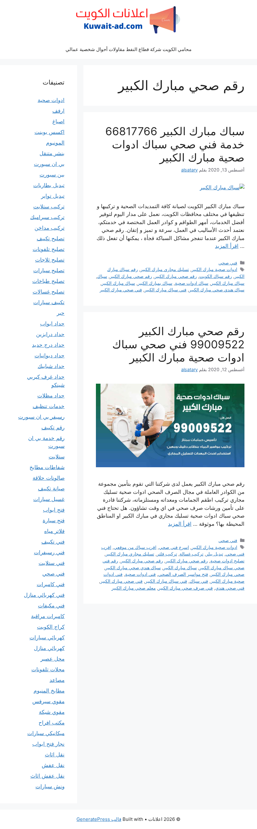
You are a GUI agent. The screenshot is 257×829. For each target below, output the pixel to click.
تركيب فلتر (167, 553)
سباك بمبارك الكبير (155, 283)
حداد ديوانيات (49, 355)
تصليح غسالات (49, 292)
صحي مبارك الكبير (227, 574)
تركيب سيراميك (47, 217)
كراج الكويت (51, 627)
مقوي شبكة (52, 712)
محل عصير (52, 659)
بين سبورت (52, 174)
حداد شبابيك (51, 366)
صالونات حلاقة (49, 478)
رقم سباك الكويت (215, 276)
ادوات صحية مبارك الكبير (214, 269)
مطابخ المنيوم (49, 691)
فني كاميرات (51, 584)
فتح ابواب (54, 510)
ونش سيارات (50, 786)
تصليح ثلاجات (50, 260)
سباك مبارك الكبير (227, 283)
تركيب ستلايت (49, 206)
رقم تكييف (53, 427)
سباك (102, 276)
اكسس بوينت (49, 132)
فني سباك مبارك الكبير (165, 289)
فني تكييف (53, 542)
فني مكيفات (51, 605)
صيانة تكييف (51, 488)
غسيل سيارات (49, 499)
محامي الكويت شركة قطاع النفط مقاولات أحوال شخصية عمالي (128, 49)
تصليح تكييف (51, 238)
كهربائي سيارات (47, 637)
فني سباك (199, 581)
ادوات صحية (51, 100)
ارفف (58, 111)
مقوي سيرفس (48, 701)
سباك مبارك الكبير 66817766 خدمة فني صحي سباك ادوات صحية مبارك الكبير (174, 144)
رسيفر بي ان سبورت (41, 417)
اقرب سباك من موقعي (135, 547)
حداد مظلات (51, 395)
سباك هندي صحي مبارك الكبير (216, 289)
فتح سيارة (54, 520)
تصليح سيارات (49, 270)
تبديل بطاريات (49, 185)
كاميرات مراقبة (48, 616)
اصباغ (58, 121)
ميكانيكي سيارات (46, 733)
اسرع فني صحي (174, 547)
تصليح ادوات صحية (227, 560)
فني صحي (227, 262)
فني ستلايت (52, 563)
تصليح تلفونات (49, 249)
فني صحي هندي (229, 588)
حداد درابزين (50, 334)
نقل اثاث (55, 754)
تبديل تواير (53, 196)
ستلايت (57, 456)
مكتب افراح (52, 722)
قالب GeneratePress (98, 819)
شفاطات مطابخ (47, 467)
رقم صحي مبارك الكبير (176, 276)
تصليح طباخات (48, 281)
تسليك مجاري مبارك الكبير (164, 269)
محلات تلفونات (48, 669)
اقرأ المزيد (227, 246)
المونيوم (55, 143)
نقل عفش (53, 765)
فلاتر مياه (54, 531)
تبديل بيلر (214, 553)
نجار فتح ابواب (48, 744)
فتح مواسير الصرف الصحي (183, 574)
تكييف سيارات (49, 302)
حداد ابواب (52, 323)
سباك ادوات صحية (191, 283)
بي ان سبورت (49, 164)
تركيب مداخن (49, 228)
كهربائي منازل (49, 648)
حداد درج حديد (48, 345)
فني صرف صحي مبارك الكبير (185, 588)
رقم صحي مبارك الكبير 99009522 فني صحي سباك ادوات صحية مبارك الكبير (178, 344)
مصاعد (57, 680)
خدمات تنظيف (49, 406)
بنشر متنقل (52, 153)
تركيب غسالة (191, 553)
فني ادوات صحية (140, 574)
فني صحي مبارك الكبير (121, 289)
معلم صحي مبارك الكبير (134, 588)
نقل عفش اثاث (47, 776)
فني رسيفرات (49, 552)
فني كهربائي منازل (44, 595)
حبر (61, 313)
